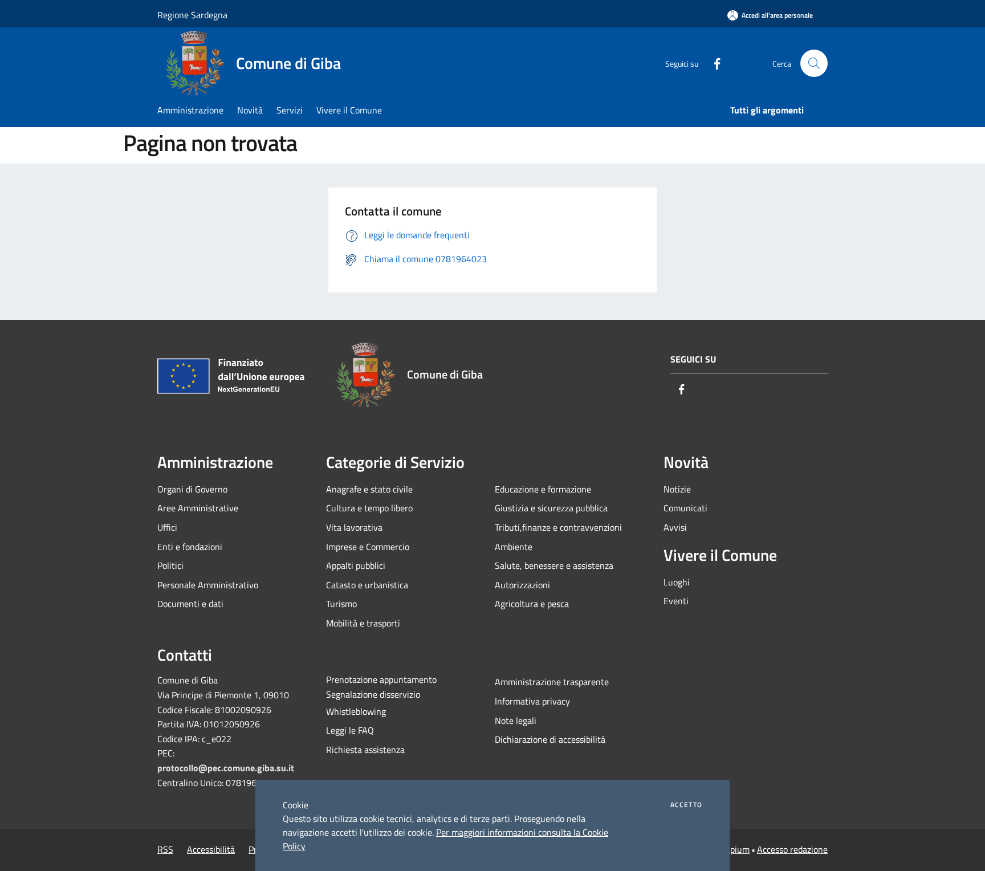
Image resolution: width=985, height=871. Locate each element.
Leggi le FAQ (350, 730)
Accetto (686, 804)
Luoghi (677, 582)
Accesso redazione (792, 849)
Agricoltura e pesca (532, 603)
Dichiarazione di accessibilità (550, 739)
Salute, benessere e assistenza (554, 565)
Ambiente (513, 546)
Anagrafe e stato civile (369, 489)
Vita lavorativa (354, 527)
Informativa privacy (532, 701)
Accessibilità (211, 849)
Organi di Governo (192, 489)
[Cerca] (814, 63)
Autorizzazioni (522, 585)
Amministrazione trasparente (552, 682)
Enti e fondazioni (189, 546)
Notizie (677, 489)
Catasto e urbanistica (367, 585)
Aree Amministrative (197, 508)
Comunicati (685, 508)
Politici (170, 565)
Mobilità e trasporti (363, 623)
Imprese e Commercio (367, 546)
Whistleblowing (356, 711)
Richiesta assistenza (365, 749)
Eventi (676, 601)
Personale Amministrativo (207, 585)
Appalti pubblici (355, 565)
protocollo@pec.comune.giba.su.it (225, 768)
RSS (165, 849)
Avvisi (675, 527)
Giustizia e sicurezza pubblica (551, 508)
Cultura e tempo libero (369, 508)
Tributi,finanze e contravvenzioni (558, 527)
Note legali (515, 720)
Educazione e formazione (543, 489)
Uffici (167, 527)
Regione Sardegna (192, 15)
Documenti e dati (190, 603)
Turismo (341, 603)
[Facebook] (712, 63)
